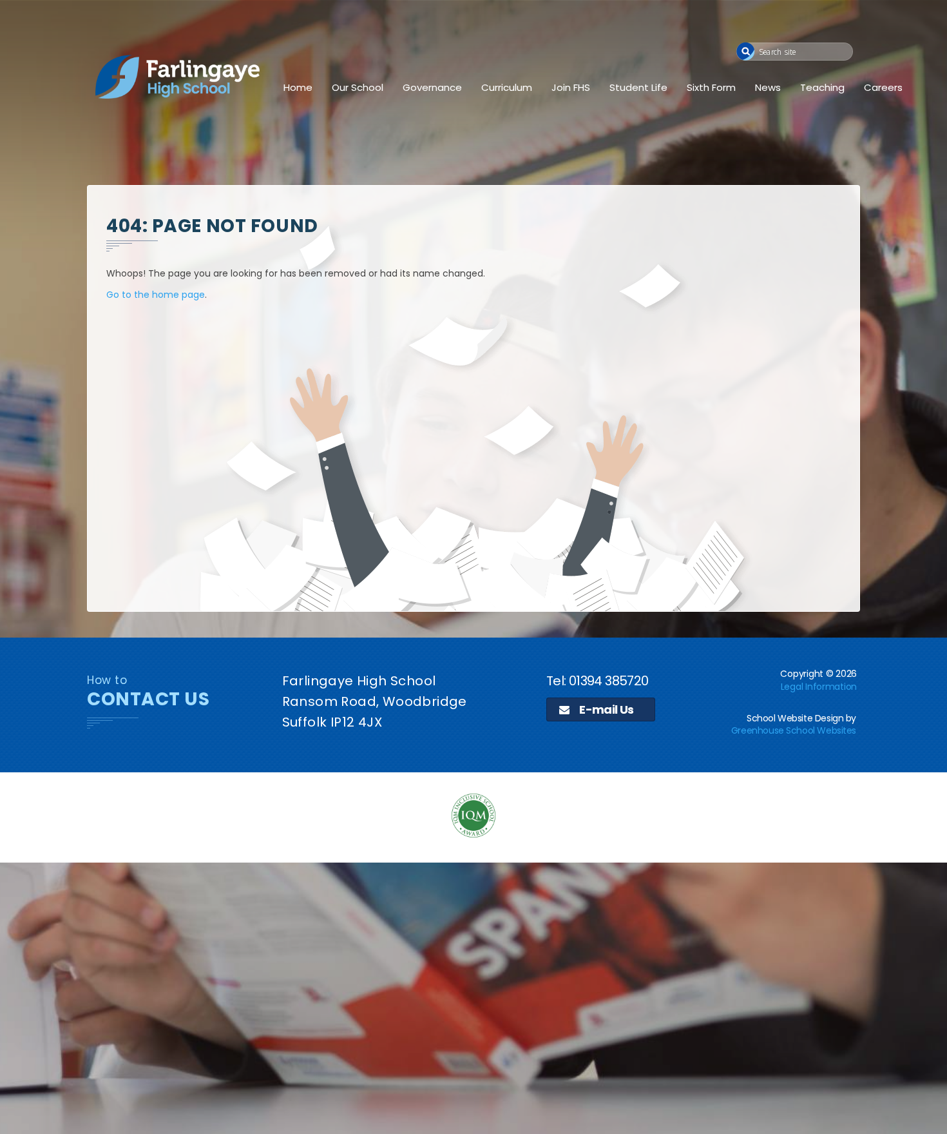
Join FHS (570, 87)
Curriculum (506, 87)
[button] (745, 51)
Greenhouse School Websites (793, 730)
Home (297, 87)
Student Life (638, 87)
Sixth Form (711, 87)
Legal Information (819, 686)
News (768, 87)
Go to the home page (155, 294)
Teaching (822, 87)
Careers (883, 87)
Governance (432, 87)
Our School (357, 87)
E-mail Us (605, 709)
